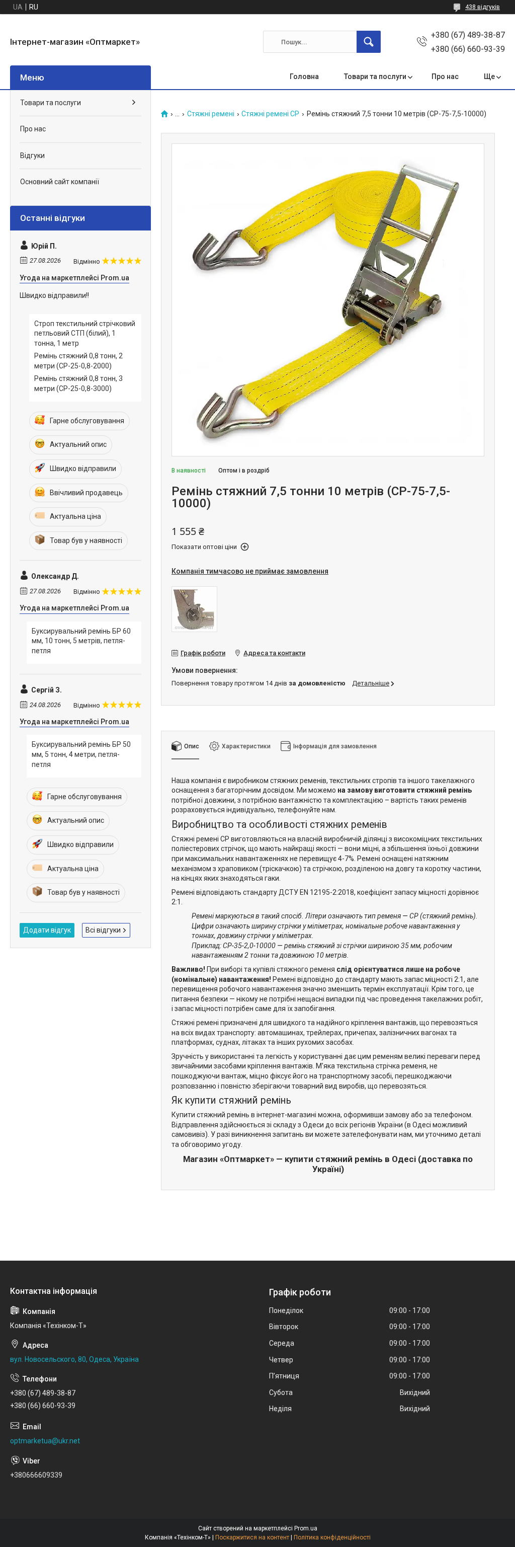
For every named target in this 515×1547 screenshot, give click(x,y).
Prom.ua (305, 1528)
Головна (304, 76)
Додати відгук (47, 930)
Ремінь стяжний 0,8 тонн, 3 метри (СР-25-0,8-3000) (78, 383)
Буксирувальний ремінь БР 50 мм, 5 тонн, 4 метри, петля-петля (81, 754)
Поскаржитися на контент (252, 1537)
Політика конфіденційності (332, 1537)
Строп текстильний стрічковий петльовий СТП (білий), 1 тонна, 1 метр (84, 333)
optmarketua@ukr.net (45, 1441)
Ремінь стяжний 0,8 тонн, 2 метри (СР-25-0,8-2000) (78, 361)
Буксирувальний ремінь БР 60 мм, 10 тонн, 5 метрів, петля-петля (81, 641)
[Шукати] (369, 42)
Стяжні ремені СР (270, 114)
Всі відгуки (103, 930)
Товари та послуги (375, 76)
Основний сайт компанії (59, 182)
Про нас (445, 76)
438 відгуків (482, 7)
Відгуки (32, 155)
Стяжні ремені (210, 114)
